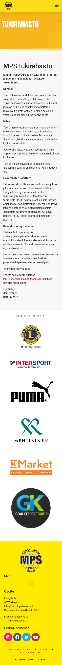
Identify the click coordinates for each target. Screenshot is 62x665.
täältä (36, 610)
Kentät (33, 649)
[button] (57, 6)
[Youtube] (35, 637)
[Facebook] (17, 637)
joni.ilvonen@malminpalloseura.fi (22, 278)
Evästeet (46, 649)
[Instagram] (8, 637)
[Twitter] (26, 637)
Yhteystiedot (18, 649)
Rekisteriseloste (31, 652)
